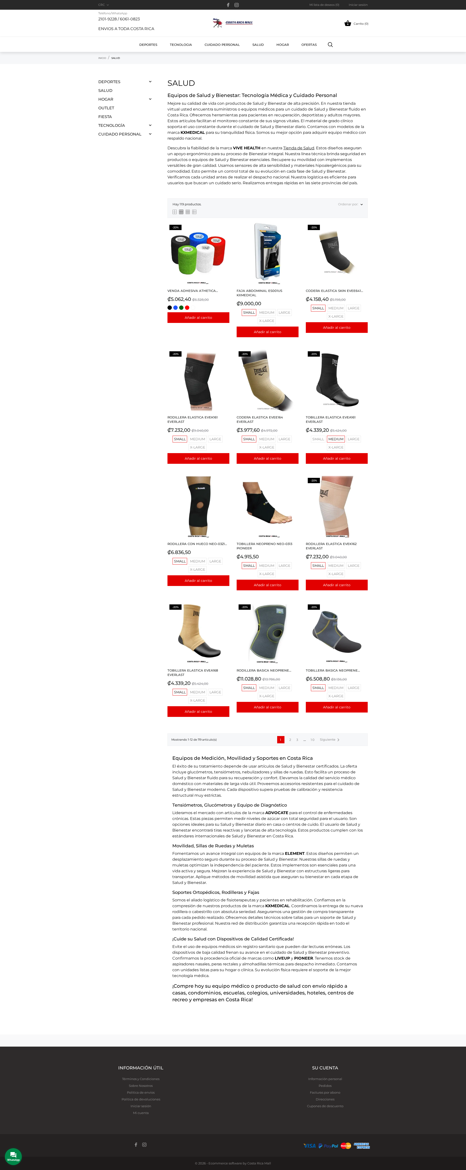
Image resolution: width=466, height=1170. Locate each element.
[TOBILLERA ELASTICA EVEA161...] (362, 361)
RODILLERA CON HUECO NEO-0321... (197, 544)
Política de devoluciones (141, 1099)
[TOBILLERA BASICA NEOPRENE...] (362, 614)
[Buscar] (330, 44)
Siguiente (330, 740)
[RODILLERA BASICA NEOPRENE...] (293, 614)
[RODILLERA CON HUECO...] (224, 488)
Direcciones (325, 1099)
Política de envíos (141, 1092)
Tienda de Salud (298, 148)
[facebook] (228, 5)
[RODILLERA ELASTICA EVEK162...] (362, 488)
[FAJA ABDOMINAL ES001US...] (293, 235)
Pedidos (325, 1086)
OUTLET (106, 108)
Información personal (325, 1079)
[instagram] (236, 5)
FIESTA (105, 116)
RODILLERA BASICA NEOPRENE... (264, 670)
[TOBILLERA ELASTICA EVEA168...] (224, 614)
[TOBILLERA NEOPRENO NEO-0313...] (293, 488)
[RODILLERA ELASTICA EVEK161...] (224, 361)
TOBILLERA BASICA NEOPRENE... (333, 670)
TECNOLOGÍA (111, 125)
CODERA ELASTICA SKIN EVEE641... (334, 291)
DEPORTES (109, 82)
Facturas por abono (325, 1092)
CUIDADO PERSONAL (119, 134)
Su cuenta (325, 1068)
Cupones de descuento (325, 1106)
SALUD (105, 90)
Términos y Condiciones (140, 1079)
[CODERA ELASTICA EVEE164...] (293, 361)
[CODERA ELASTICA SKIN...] (362, 235)
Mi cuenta (141, 1113)
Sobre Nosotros (141, 1086)
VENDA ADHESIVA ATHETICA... (192, 291)
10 (313, 740)
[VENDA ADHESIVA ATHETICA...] (224, 235)
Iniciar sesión (141, 1106)
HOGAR (105, 99)
